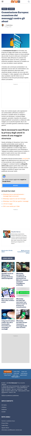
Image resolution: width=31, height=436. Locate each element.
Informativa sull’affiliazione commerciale (12, 430)
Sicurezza (11, 9)
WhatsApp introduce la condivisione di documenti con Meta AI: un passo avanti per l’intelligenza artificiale (22, 279)
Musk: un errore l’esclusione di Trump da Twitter (23, 252)
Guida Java (15, 375)
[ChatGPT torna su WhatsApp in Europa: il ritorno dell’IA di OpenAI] (8, 267)
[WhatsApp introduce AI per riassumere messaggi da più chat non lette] (22, 314)
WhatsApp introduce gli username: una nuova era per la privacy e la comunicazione (21, 303)
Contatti (3, 411)
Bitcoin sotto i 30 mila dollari (7, 251)
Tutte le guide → (15, 376)
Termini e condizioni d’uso (8, 421)
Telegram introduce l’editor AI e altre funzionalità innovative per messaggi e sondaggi (8, 325)
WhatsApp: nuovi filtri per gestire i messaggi (15, 201)
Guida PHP (16, 373)
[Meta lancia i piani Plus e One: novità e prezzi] (8, 292)
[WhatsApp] (9, 29)
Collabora (4, 407)
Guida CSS (24, 371)
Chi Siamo (4, 405)
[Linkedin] (6, 29)
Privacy (4, 9)
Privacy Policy (5, 423)
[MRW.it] (15, 1)
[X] (3, 29)
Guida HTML (17, 371)
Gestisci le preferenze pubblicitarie (10, 395)
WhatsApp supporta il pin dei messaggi (14, 198)
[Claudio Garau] (3, 25)
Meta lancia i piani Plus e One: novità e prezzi (8, 300)
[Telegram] (13, 29)
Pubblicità (4, 409)
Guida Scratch (23, 375)
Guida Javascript (8, 373)
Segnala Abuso (5, 427)
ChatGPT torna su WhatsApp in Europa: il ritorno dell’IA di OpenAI (7, 276)
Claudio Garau (9, 25)
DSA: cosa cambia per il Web (11, 206)
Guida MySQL (24, 373)
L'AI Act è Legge (7, 204)
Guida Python (7, 375)
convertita (25, 158)
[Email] (16, 29)
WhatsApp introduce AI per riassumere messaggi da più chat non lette (21, 324)
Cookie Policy (5, 425)
